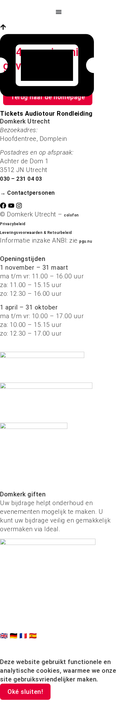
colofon (71, 215)
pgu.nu (85, 241)
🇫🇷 (24, 635)
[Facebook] (3, 205)
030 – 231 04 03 (21, 178)
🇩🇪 (14, 635)
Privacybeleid (13, 224)
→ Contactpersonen (27, 192)
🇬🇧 (5, 635)
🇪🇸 (33, 635)
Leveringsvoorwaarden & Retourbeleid (36, 232)
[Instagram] (19, 205)
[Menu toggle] (59, 12)
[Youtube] (11, 205)
